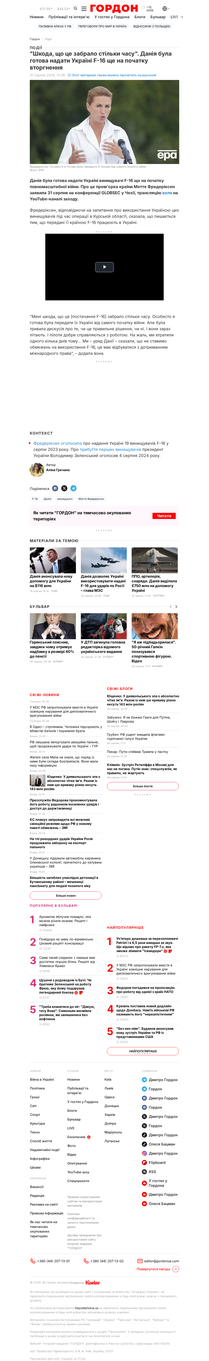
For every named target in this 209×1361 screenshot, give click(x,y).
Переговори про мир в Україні (102, 26)
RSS (152, 1172)
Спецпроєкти (78, 1181)
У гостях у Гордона (111, 17)
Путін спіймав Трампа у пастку (138, 752)
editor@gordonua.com (161, 1261)
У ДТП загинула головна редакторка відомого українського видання (103, 647)
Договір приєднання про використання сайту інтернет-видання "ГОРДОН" (84, 1241)
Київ (107, 1079)
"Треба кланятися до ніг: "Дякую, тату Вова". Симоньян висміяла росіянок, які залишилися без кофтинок (67, 1013)
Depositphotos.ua (86, 1308)
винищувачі (64, 498)
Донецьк (111, 1106)
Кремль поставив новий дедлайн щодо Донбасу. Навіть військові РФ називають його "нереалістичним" (145, 1010)
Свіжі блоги (120, 689)
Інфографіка (40, 1159)
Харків (109, 1115)
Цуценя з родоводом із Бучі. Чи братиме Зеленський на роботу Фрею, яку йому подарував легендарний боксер (65, 986)
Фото (71, 1146)
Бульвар (158, 17)
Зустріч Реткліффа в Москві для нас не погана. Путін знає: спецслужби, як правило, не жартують (142, 769)
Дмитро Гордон (163, 1080)
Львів (108, 1088)
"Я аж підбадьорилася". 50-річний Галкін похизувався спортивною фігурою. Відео (154, 651)
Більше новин (66, 895)
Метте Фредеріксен (91, 498)
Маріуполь (113, 1132)
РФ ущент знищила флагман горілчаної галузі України (136, 736)
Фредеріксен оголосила (57, 443)
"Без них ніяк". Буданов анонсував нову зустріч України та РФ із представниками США (144, 1032)
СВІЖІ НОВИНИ (44, 695)
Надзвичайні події (44, 1150)
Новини (36, 17)
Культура (37, 1123)
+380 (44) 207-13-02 (107, 1261)
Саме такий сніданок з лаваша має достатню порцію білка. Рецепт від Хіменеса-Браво (67, 962)
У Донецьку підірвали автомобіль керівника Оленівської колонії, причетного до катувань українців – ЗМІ (66, 862)
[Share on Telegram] (73, 488)
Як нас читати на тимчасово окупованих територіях (43, 1229)
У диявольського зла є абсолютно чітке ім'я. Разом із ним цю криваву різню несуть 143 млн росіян (143, 700)
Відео (71, 1154)
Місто (108, 1070)
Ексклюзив (76, 1137)
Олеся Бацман (162, 1144)
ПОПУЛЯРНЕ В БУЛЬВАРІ (54, 906)
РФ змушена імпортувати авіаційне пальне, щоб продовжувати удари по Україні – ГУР (64, 744)
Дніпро (110, 1123)
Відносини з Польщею (151, 26)
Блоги (140, 17)
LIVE (70, 1128)
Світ (33, 1106)
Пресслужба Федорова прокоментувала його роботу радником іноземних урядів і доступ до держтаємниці (64, 804)
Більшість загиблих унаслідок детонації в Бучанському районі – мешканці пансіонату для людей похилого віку (64, 882)
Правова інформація (46, 1213)
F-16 (35, 498)
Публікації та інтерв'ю (69, 17)
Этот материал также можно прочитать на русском (114, 75)
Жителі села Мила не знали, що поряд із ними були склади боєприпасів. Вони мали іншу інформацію (64, 761)
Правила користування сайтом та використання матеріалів (84, 1201)
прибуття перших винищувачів (110, 449)
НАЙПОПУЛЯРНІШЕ (125, 927)
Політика (159, 595)
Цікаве (35, 1167)
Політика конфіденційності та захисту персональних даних (83, 1220)
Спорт (35, 1115)
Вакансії (36, 1187)
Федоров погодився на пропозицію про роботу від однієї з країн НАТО (145, 990)
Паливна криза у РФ (55, 26)
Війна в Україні (42, 1079)
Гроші (34, 1097)
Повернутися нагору (153, 1269)
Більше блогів (143, 786)
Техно (35, 1132)
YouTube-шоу (78, 1172)
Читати (164, 515)
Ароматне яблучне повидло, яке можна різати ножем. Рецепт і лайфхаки (65, 921)
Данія (47, 498)
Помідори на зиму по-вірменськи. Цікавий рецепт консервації (66, 941)
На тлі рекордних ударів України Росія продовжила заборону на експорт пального (61, 843)
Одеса (109, 1097)
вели (167, 192)
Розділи (73, 1070)
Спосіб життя (41, 1141)
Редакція (37, 1196)
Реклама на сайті (44, 1204)
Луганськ (112, 1141)
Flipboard (157, 1162)
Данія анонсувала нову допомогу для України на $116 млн (51, 581)
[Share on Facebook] (55, 488)
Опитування (77, 1163)
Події (48, 39)
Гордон (35, 39)
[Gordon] (114, 9)
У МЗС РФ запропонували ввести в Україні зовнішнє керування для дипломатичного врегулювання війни (146, 969)
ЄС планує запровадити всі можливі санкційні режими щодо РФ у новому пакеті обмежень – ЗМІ (61, 823)
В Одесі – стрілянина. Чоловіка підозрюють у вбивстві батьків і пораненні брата (66, 729)
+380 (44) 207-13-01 (53, 1261)
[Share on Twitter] (64, 488)
